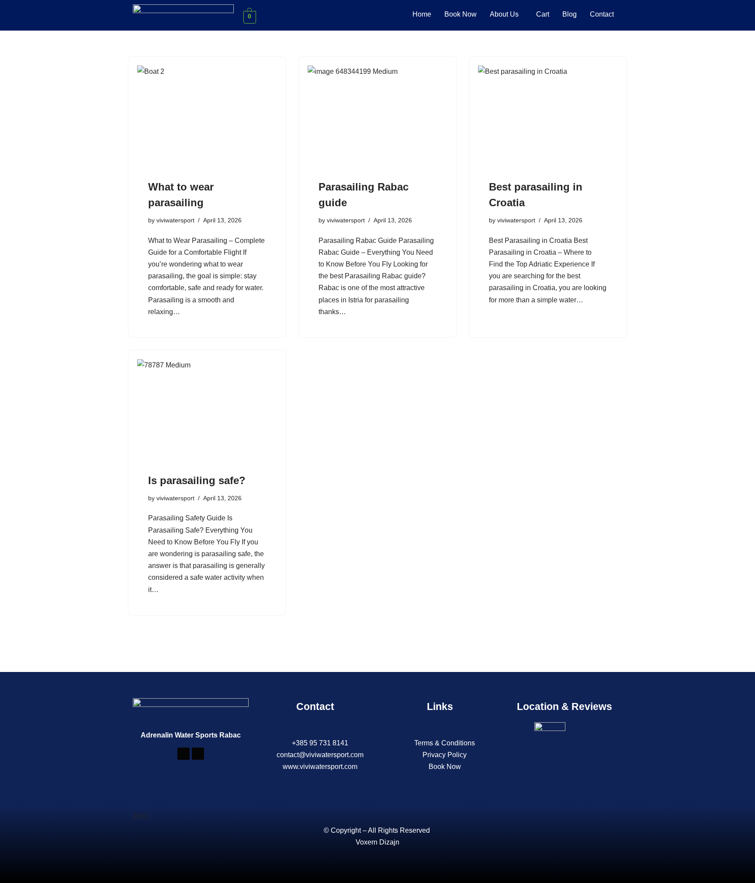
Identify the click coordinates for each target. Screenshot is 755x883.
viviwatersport (175, 220)
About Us (504, 14)
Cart (542, 14)
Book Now (460, 14)
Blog (569, 14)
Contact (602, 14)
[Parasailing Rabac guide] (377, 118)
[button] (506, 14)
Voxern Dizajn (377, 842)
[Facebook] (183, 754)
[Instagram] (198, 754)
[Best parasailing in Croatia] (548, 118)
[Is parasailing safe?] (207, 411)
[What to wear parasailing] (207, 118)
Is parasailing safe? (197, 480)
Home (421, 14)
